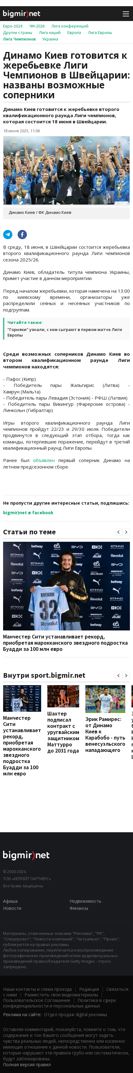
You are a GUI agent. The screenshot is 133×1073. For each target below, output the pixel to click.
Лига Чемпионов (19, 39)
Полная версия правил (27, 1064)
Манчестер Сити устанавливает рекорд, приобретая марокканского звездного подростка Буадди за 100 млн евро (65, 642)
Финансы (79, 908)
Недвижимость (85, 901)
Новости (12, 908)
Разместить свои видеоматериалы (61, 995)
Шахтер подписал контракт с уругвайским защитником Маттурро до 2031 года (63, 732)
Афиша (10, 901)
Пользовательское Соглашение (36, 1000)
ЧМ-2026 (37, 26)
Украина (50, 39)
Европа (74, 32)
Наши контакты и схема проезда (37, 989)
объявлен (44, 460)
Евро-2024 (12, 26)
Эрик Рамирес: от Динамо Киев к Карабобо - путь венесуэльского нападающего (105, 734)
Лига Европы (100, 32)
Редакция (89, 989)
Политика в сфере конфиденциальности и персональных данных (59, 1003)
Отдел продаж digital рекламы (75, 1014)
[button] (118, 532)
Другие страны (17, 32)
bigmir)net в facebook (28, 512)
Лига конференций (69, 26)
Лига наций (50, 32)
